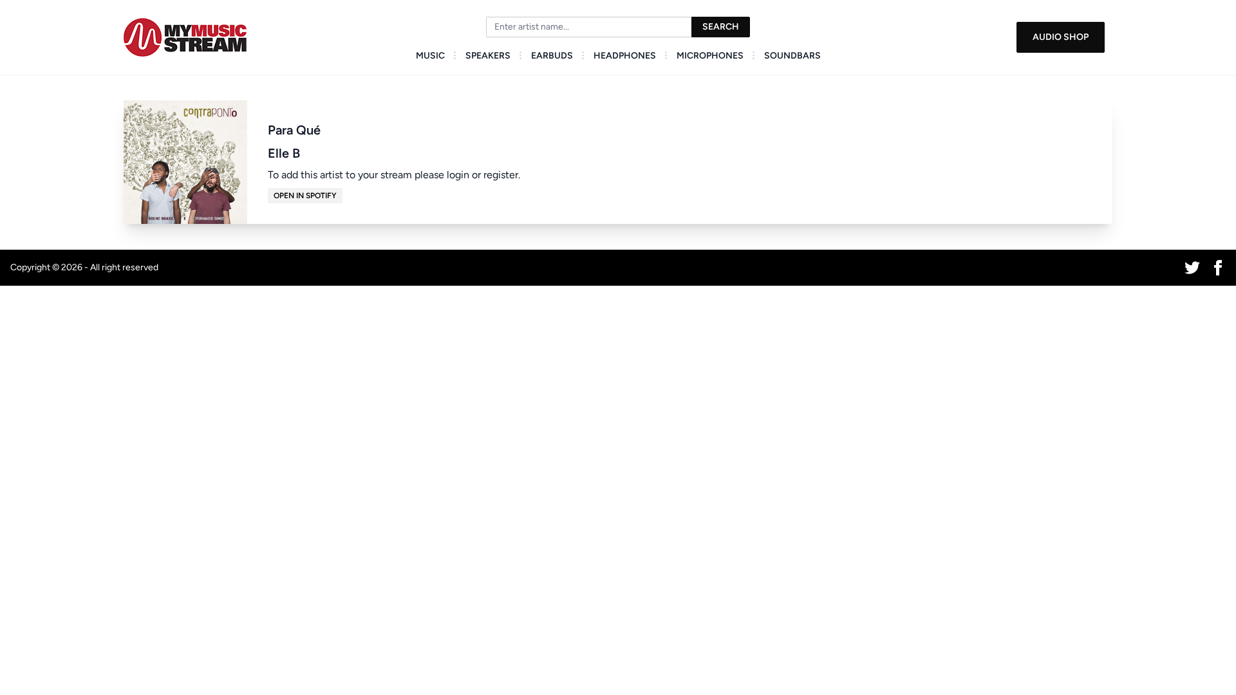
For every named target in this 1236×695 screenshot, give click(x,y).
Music (430, 55)
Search (720, 26)
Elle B (284, 153)
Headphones (625, 55)
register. (501, 175)
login (458, 175)
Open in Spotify (305, 195)
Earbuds (552, 55)
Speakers (487, 55)
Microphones (710, 55)
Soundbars (792, 55)
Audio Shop (1061, 37)
